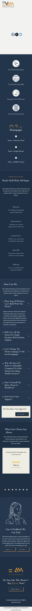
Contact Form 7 (16, 236)
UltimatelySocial (16, 610)
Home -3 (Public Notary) (16, 162)
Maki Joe (16, 465)
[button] (5, 489)
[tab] (16, 304)
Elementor (16, 207)
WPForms (16, 265)
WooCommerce (16, 221)
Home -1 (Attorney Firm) (16, 140)
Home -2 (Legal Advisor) (16, 151)
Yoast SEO (16, 250)
